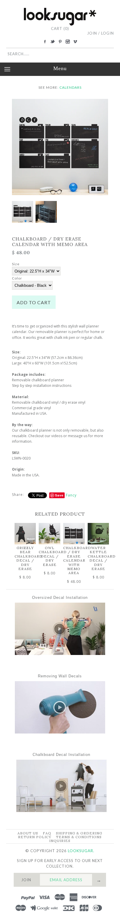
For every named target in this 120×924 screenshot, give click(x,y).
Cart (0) (60, 28)
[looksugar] (60, 10)
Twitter (52, 41)
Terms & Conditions (79, 837)
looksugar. (81, 850)
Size (16, 264)
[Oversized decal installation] (60, 653)
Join (92, 33)
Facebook (45, 41)
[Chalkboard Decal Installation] (61, 810)
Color (17, 278)
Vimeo (75, 41)
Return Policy (34, 837)
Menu (60, 68)
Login (107, 33)
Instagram (67, 41)
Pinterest (60, 41)
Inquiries (59, 840)
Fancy (71, 495)
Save (59, 495)
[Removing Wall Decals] (60, 732)
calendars (70, 87)
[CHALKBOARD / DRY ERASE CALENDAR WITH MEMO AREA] (60, 101)
